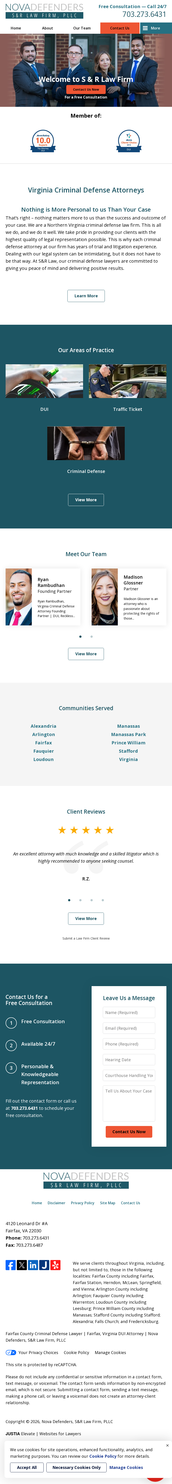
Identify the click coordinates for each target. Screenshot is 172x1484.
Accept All (27, 1467)
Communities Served (86, 708)
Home (16, 28)
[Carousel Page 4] (102, 900)
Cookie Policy (76, 1352)
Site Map (107, 1202)
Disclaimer (56, 1202)
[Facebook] (11, 1265)
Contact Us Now (86, 89)
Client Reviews (86, 811)
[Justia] (44, 1265)
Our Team (82, 28)
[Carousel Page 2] (91, 636)
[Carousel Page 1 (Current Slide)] (80, 636)
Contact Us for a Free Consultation (29, 1000)
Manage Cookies (110, 1352)
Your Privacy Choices (38, 1352)
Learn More (86, 295)
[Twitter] (22, 1265)
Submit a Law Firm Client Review (86, 938)
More (155, 28)
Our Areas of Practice (86, 350)
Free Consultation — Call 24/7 (132, 6)
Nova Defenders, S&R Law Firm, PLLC (77, 1421)
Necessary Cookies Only (76, 1467)
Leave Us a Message (129, 998)
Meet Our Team (86, 554)
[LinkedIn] (33, 1265)
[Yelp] (55, 1265)
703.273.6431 (144, 14)
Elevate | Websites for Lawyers (43, 1433)
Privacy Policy (83, 1202)
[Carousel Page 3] (91, 900)
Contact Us (119, 28)
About (47, 28)
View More (86, 499)
